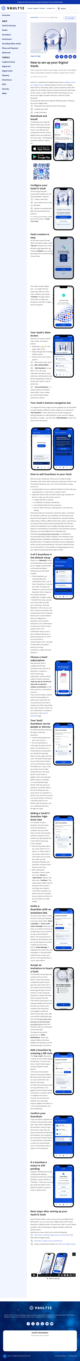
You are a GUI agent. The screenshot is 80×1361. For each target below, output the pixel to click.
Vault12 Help (34, 17)
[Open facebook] (28, 1324)
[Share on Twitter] (57, 57)
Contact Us (50, 8)
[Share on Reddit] (70, 57)
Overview (6, 15)
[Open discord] (47, 1324)
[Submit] (59, 8)
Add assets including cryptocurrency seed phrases (52, 1235)
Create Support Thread (36, 8)
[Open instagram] (37, 1324)
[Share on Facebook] (61, 57)
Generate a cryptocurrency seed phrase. (48, 1241)
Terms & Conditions (61, 1356)
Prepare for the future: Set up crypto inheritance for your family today (40, 2)
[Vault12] (13, 8)
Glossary (71, 18)
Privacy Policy (73, 1356)
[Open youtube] (52, 1324)
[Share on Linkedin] (66, 57)
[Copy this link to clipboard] (74, 57)
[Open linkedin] (42, 1324)
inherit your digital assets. (67, 1244)
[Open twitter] (33, 1324)
